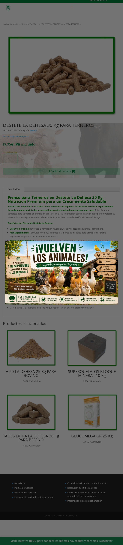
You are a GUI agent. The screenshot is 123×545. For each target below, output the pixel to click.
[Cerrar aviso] (111, 246)
